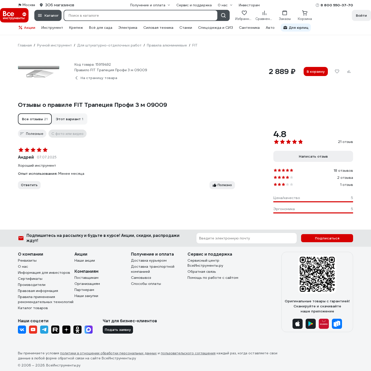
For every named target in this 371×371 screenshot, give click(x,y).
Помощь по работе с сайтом (213, 277)
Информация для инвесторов (44, 272)
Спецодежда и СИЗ (215, 27)
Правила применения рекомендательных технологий (45, 299)
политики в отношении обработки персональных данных (108, 353)
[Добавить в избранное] (337, 71)
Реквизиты (27, 260)
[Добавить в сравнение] (349, 71)
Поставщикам (86, 277)
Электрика (127, 27)
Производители (31, 284)
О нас (23, 266)
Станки (185, 27)
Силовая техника (158, 27)
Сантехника (249, 27)
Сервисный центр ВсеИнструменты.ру (205, 263)
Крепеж (76, 27)
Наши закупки (86, 295)
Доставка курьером (149, 260)
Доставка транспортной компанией (152, 269)
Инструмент (52, 27)
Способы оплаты (146, 283)
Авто (270, 27)
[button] (35, 119)
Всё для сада (100, 27)
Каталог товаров (33, 308)
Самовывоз (141, 277)
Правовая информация (38, 290)
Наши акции (84, 260)
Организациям (87, 283)
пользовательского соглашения (188, 353)
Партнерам (84, 289)
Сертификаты (30, 278)
